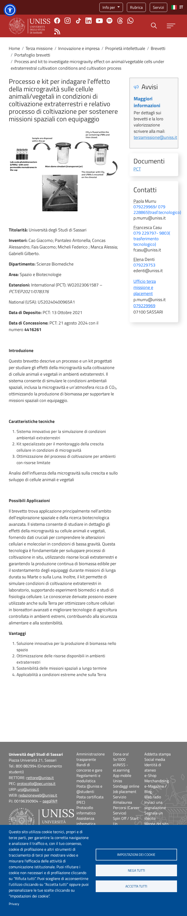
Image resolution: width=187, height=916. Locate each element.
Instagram (68, 21)
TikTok (78, 20)
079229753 (144, 265)
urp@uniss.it (28, 789)
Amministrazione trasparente (90, 756)
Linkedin (88, 21)
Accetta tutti (136, 886)
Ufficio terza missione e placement (144, 287)
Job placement (124, 791)
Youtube (99, 20)
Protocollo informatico (85, 810)
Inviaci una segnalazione (155, 805)
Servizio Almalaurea (122, 799)
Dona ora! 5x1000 (121, 756)
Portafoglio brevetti (32, 55)
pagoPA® (50, 801)
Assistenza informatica (85, 821)
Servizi (158, 7)
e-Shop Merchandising (156, 778)
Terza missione (39, 48)
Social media (154, 759)
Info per (109, 7)
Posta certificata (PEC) (89, 799)
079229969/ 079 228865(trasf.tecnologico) (157, 209)
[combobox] (177, 7)
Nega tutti (136, 870)
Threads (120, 21)
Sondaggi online (126, 786)
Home (14, 48)
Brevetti (158, 48)
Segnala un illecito (153, 815)
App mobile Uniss (122, 778)
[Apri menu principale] (171, 25)
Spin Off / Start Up (126, 821)
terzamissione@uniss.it (155, 137)
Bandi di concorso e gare (89, 767)
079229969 (144, 305)
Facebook (57, 21)
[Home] (29, 26)
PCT (137, 169)
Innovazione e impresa (79, 48)
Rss (57, 32)
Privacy (14, 903)
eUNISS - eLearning (121, 767)
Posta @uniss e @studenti (89, 788)
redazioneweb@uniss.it (38, 795)
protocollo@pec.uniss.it (36, 783)
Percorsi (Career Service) (126, 810)
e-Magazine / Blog (155, 788)
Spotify (109, 21)
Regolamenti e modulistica (88, 778)
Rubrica (136, 7)
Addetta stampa (157, 754)
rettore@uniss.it (40, 778)
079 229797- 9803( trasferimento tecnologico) (151, 239)
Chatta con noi (130, 21)
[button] (10, 10)
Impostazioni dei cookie (136, 854)
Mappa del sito (156, 823)
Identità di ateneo (152, 767)
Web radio (152, 797)
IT (181, 7)
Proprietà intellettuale (125, 48)
